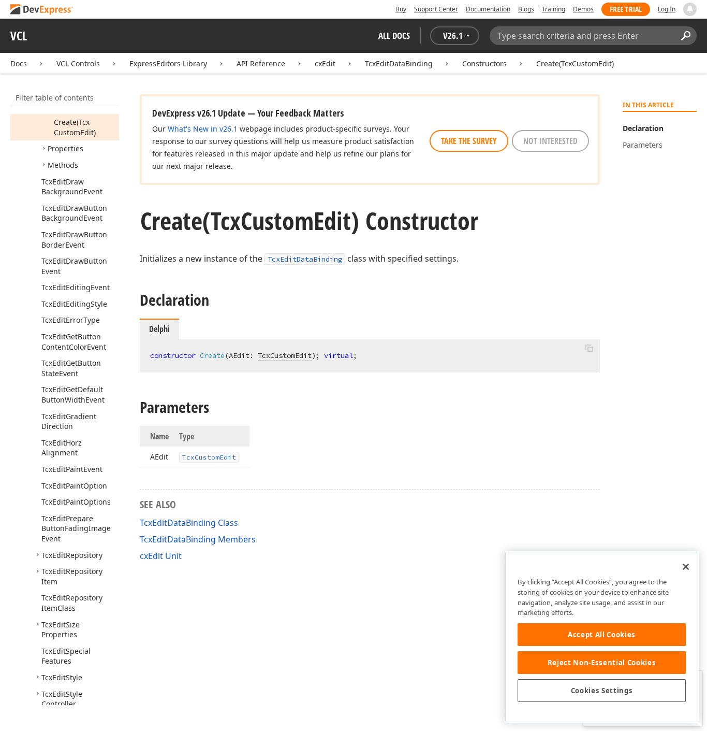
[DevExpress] (41, 10)
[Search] (685, 35)
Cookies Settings (602, 690)
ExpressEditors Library (168, 63)
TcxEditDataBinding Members (198, 539)
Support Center (436, 9)
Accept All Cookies (602, 634)
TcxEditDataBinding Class (189, 522)
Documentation (488, 9)
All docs (394, 35)
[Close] (685, 566)
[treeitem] (75, 127)
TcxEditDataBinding (399, 63)
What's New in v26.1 (203, 129)
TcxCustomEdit (285, 355)
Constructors (484, 63)
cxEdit (325, 63)
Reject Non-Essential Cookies (602, 662)
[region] (602, 637)
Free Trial (626, 9)
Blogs (526, 9)
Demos (583, 9)
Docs (18, 63)
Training (553, 9)
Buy (400, 9)
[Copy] (589, 348)
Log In (666, 9)
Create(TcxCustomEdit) (575, 63)
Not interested (550, 141)
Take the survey (469, 141)
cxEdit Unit (161, 556)
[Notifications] (690, 9)
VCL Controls (78, 63)
